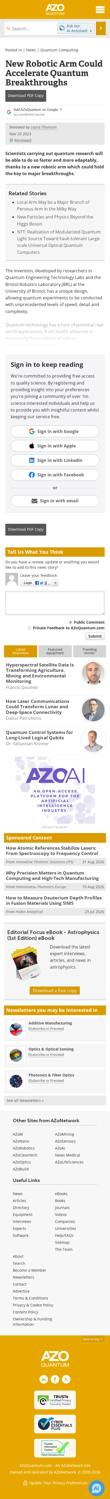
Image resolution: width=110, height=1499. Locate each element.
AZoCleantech (25, 1155)
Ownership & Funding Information (32, 1321)
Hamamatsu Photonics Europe (41, 886)
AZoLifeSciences (69, 1162)
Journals (62, 1207)
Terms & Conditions (30, 1298)
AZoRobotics (24, 1148)
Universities (65, 1228)
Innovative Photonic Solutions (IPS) (44, 861)
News (31, 49)
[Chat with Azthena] (97, 1488)
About (18, 1256)
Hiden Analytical (29, 911)
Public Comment (89, 622)
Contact (19, 1284)
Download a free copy (55, 990)
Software (21, 1235)
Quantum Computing (59, 49)
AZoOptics (22, 1162)
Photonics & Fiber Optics (51, 1075)
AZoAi (60, 1148)
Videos (61, 1214)
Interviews (22, 1221)
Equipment (23, 1214)
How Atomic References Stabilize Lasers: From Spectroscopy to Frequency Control (52, 850)
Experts (19, 1228)
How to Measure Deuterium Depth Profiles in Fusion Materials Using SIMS (54, 900)
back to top (91, 1339)
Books (60, 1200)
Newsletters (23, 1277)
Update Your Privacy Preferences (58, 1482)
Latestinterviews (21, 651)
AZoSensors (65, 1141)
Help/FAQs (64, 1235)
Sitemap (62, 1242)
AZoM (18, 1134)
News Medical (67, 1155)
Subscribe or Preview (46, 1028)
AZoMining (64, 1134)
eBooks (61, 1193)
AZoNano (21, 1141)
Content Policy (25, 1312)
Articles (19, 1200)
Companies (65, 1221)
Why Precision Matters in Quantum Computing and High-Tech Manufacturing (52, 875)
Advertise (21, 1291)
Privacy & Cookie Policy (33, 1305)
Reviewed (23, 140)
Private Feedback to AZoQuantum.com (69, 627)
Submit (95, 636)
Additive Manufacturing (50, 1023)
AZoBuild (21, 1169)
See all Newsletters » (25, 1100)
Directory (21, 1207)
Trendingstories (89, 651)
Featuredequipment (55, 651)
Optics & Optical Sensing (51, 1049)
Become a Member (29, 1270)
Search (19, 1263)
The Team (64, 1249)
